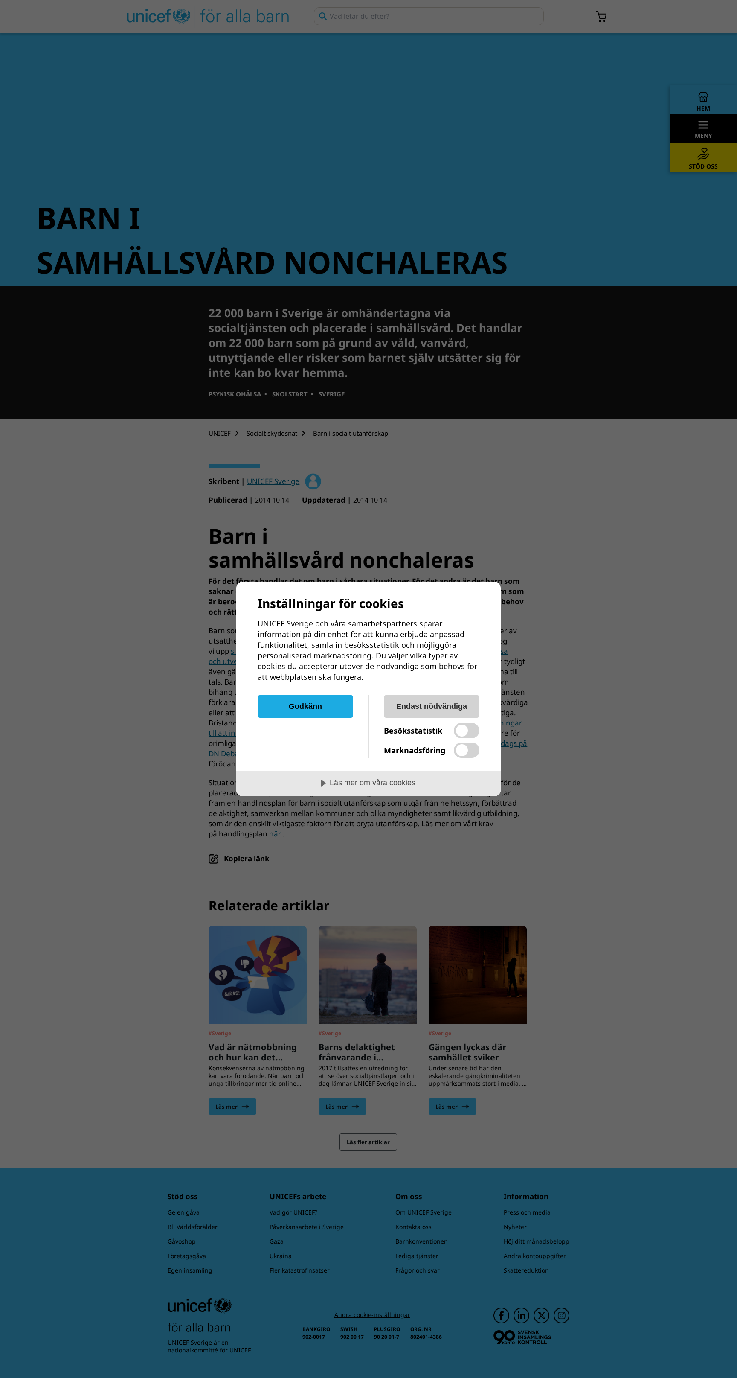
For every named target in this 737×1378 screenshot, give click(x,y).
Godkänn (305, 706)
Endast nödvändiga (431, 706)
